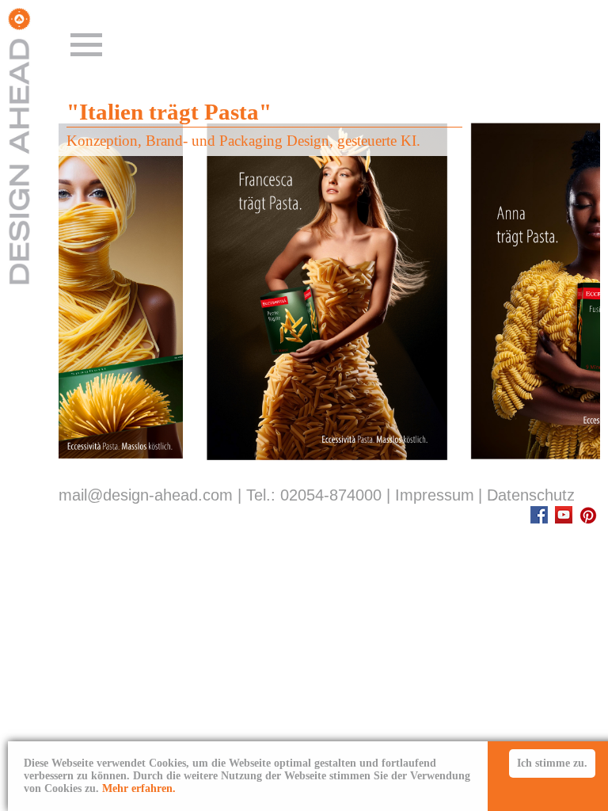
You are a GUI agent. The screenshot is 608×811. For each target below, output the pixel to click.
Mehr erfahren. (139, 788)
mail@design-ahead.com (146, 495)
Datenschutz (531, 495)
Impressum (434, 495)
